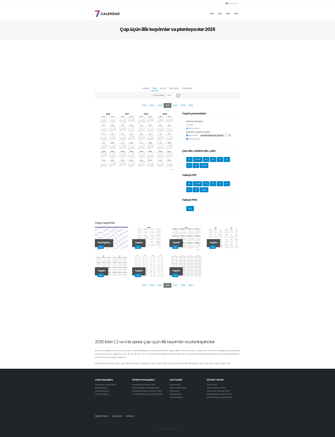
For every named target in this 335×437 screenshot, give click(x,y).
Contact (130, 416)
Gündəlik (187, 88)
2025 (160, 105)
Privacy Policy (101, 416)
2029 (236, 13)
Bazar (191, 124)
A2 (227, 159)
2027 (220, 13)
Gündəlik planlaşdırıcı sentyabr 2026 (147, 394)
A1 (189, 165)
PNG (190, 208)
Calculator (117, 416)
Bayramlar (193, 135)
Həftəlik (174, 88)
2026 (212, 13)
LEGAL (204, 165)
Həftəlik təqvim (175, 394)
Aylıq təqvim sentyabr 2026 (218, 391)
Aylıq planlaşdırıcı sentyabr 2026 (145, 388)
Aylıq (163, 88)
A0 (196, 165)
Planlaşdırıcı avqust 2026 (105, 385)
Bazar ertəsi (194, 128)
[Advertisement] (167, 62)
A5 (213, 159)
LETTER (197, 159)
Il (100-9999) (159, 95)
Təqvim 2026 (174, 385)
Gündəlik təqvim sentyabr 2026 (220, 397)
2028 (228, 13)
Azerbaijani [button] (232, 3)
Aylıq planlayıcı (101, 388)
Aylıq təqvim (174, 391)
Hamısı (145, 88)
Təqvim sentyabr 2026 (216, 388)
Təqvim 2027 (212, 385)
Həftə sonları (194, 139)
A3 (220, 159)
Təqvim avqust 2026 (177, 388)
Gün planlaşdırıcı (102, 394)
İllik (155, 88)
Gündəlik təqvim (176, 397)
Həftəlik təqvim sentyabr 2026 (219, 394)
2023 (144, 105)
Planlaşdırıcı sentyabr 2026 (143, 385)
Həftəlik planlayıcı (102, 391)
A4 (189, 159)
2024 (152, 105)
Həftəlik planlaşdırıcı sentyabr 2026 (146, 391)
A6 (206, 159)
